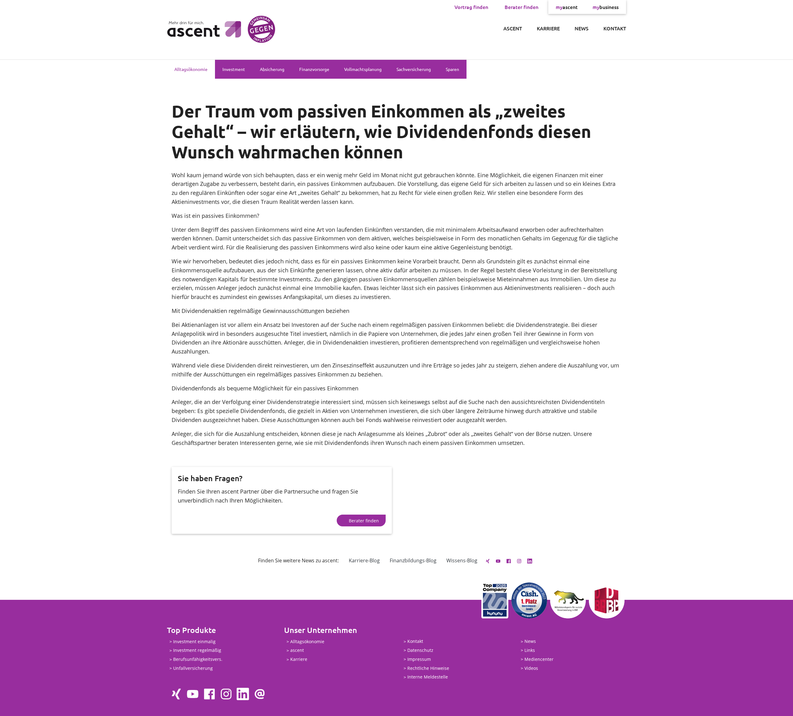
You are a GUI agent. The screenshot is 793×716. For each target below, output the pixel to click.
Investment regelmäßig (197, 650)
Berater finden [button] (364, 521)
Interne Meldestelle (427, 677)
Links (529, 650)
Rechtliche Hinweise (428, 668)
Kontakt (614, 28)
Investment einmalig (194, 641)
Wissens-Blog (461, 560)
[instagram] (519, 560)
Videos (531, 668)
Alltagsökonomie (191, 69)
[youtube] (498, 560)
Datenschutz (420, 650)
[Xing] (487, 560)
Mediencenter (539, 659)
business (606, 6)
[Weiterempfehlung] (259, 694)
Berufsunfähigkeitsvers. (197, 659)
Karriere (548, 28)
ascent (567, 6)
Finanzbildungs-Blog (413, 560)
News (582, 28)
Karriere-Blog (364, 560)
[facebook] (508, 560)
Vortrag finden (471, 6)
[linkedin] (529, 560)
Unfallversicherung (193, 668)
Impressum (419, 659)
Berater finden (521, 6)
